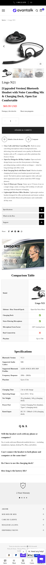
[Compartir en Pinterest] (15, 231)
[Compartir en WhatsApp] (22, 231)
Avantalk (34, 546)
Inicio (4, 20)
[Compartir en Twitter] (12, 231)
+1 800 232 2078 (21, 2)
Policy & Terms (11, 548)
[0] (41, 10)
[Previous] (5, 46)
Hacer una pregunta (26, 111)
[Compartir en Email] (18, 231)
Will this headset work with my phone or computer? (19, 436)
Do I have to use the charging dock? (17, 463)
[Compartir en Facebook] (9, 231)
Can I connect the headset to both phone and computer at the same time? (21, 454)
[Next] (40, 46)
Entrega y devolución (9, 111)
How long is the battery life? (14, 471)
